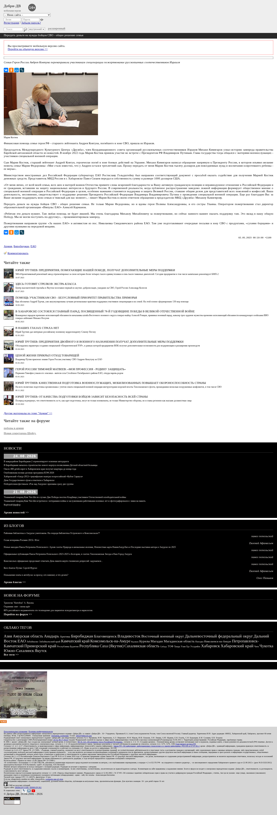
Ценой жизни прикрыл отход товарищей (47, 355)
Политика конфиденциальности (40, 731)
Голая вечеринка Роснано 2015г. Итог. (22, 540)
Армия (8, 246)
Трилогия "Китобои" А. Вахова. (19, 603)
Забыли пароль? (31, 22)
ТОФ (170, 646)
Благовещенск (105, 636)
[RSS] (3, 722)
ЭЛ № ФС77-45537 (61, 740)
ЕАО (33, 246)
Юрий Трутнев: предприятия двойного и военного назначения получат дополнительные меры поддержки (99, 341)
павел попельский (262, 536)
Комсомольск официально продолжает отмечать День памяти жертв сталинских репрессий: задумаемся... (53, 561)
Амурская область (28, 636)
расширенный (56, 28)
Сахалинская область (141, 646)
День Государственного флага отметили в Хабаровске (29, 480)
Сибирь (163, 646)
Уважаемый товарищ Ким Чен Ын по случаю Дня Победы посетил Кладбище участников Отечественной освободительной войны (65, 497)
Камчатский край (75, 641)
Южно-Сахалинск (19, 650)
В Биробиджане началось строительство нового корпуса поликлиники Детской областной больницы (50, 465)
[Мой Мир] (16, 70)
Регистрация (11, 22)
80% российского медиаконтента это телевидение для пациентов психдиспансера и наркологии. (48, 610)
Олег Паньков (264, 577)
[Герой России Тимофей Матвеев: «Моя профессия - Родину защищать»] (9, 376)
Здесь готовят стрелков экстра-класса (45, 283)
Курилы (144, 641)
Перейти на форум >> (18, 614)
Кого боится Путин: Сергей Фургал (20, 568)
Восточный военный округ (162, 636)
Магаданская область (179, 641)
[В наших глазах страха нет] (9, 335)
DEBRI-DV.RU (35, 787)
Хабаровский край (237, 645)
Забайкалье (32, 641)
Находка (199, 641)
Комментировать (18, 253)
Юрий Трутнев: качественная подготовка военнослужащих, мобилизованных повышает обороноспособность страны (110, 382)
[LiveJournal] (22, 70)
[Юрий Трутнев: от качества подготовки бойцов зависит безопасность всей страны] (9, 404)
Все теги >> (11, 654)
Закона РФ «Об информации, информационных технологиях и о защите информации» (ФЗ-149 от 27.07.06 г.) (156, 746)
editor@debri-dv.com (84, 736)
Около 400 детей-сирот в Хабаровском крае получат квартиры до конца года (40, 469)
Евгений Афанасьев (261, 543)
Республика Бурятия (68, 646)
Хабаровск (210, 645)
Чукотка (266, 646)
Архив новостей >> (16, 512)
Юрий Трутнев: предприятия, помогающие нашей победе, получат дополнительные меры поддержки (95, 270)
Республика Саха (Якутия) (101, 646)
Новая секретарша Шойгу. (20, 433)
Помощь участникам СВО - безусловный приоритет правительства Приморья (76, 297)
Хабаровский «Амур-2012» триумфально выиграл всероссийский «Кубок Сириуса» (43, 476)
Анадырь (51, 636)
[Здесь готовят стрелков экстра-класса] (9, 291)
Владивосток (129, 636)
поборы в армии (14, 428)
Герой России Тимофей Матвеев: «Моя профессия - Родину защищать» (70, 369)
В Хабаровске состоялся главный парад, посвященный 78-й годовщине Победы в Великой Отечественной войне (105, 311)
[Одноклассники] (11, 70)
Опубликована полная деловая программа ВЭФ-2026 (29, 472)
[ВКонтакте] (6, 70)
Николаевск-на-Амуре (217, 641)
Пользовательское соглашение (15, 731)
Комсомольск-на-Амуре (110, 641)
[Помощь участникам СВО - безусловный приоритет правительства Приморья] (9, 304)
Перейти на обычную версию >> (28, 49)
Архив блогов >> (15, 582)
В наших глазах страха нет (37, 327)
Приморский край (40, 645)
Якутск (41, 650)
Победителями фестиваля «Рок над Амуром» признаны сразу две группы (38, 484)
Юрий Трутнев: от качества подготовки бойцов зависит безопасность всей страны (81, 396)
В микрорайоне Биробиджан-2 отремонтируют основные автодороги (36, 461)
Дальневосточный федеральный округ (219, 636)
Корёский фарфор (12, 504)
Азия (8, 636)
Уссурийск (195, 646)
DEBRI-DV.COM (21, 787)
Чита (256, 646)
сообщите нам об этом (54, 779)
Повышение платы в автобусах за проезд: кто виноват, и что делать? (36, 575)
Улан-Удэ (185, 646)
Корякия (134, 641)
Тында (177, 646)
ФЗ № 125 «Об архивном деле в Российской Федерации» (100, 742)
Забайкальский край (49, 641)
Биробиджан (21, 246)
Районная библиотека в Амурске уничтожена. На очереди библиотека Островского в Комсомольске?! (52, 533)
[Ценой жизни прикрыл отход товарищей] (9, 362)
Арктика (65, 636)
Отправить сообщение (60, 736)
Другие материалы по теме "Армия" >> (28, 413)
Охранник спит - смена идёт (17, 606)
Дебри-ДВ (12, 6)
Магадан (157, 641)
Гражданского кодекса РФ (185, 744)
